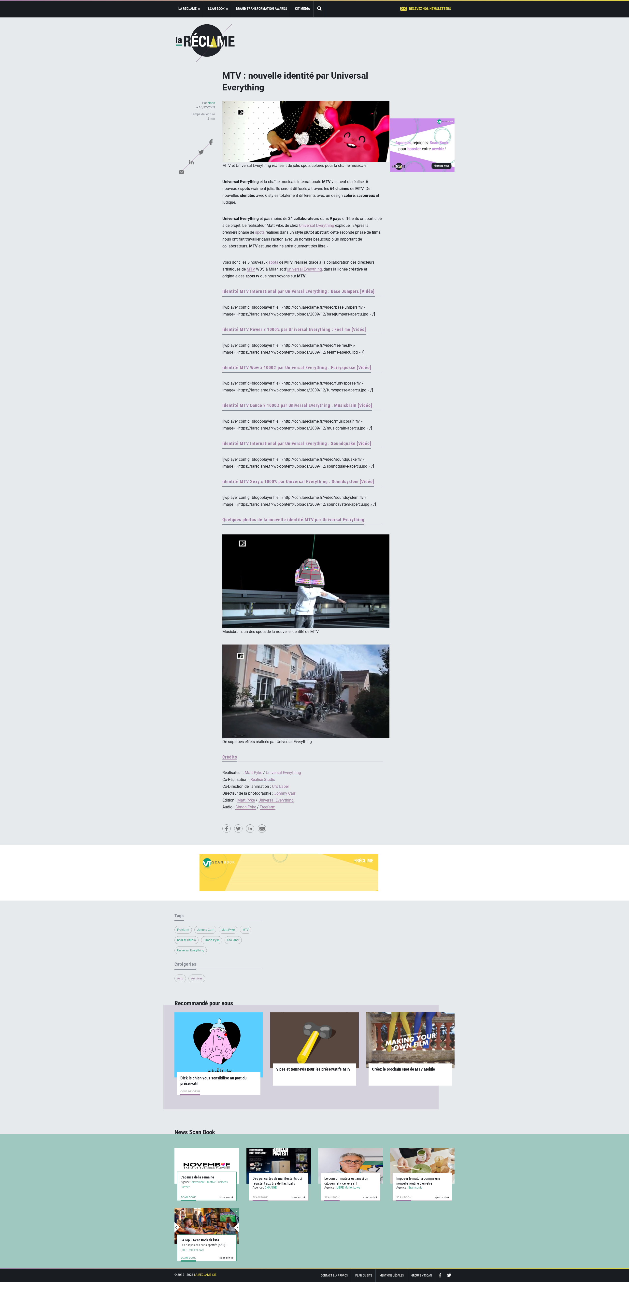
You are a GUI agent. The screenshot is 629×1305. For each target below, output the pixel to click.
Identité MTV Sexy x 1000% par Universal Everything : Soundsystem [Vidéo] (298, 481)
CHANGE (271, 1187)
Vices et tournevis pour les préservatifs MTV (313, 1069)
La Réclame (205, 43)
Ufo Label (280, 786)
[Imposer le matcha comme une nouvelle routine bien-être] (422, 1166)
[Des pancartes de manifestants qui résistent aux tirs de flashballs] (278, 1166)
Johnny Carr (284, 793)
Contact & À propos (334, 1275)
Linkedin (191, 162)
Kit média (302, 9)
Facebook (211, 142)
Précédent (177, 1227)
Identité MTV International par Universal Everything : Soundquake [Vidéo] (296, 443)
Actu (180, 978)
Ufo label (233, 940)
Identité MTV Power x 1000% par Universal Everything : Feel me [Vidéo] (294, 329)
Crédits (229, 757)
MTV (251, 269)
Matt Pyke (253, 772)
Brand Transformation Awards (261, 9)
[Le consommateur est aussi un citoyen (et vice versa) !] (350, 1166)
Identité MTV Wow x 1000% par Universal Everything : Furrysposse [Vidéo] (296, 367)
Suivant (236, 1227)
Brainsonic (415, 1187)
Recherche (320, 9)
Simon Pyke (245, 807)
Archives (196, 978)
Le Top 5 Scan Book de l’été (200, 1240)
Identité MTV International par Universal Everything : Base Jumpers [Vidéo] (298, 291)
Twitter (201, 152)
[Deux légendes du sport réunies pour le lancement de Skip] (206, 1226)
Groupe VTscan (421, 1275)
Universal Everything (316, 225)
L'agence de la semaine (197, 1177)
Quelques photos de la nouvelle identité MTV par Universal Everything (293, 519)
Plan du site (363, 1275)
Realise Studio (262, 779)
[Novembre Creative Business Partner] (206, 1166)
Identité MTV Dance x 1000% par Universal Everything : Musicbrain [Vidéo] (297, 405)
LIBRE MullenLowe (348, 1187)
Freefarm (267, 807)
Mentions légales (392, 1275)
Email (181, 172)
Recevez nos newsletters (430, 9)
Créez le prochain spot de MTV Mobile (403, 1069)
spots (260, 232)
